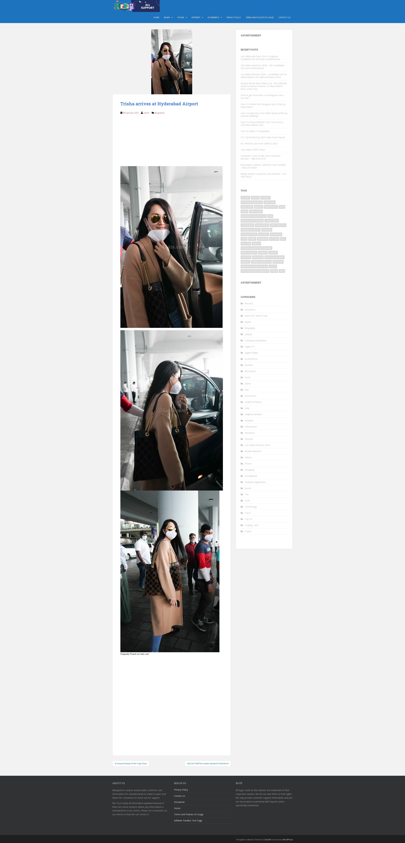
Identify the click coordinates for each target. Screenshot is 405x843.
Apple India (247, 206)
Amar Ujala (269, 202)
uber (282, 271)
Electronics (250, 371)
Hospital (249, 420)
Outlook (273, 252)
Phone (181, 17)
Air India (245, 197)
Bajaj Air (258, 206)
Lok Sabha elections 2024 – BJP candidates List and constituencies (263, 67)
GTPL (244, 239)
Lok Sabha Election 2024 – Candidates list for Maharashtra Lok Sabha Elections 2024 (264, 76)
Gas (247, 389)
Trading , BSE (252, 525)
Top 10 (273, 266)
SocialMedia (251, 475)
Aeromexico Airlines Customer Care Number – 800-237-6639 (263, 166)
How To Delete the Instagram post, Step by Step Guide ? (263, 105)
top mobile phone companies (255, 271)
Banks (167, 17)
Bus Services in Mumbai (252, 220)
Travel (274, 271)
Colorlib (267, 839)
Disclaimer (179, 802)
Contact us (284, 17)
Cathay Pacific (271, 220)
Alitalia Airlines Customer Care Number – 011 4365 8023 (264, 175)
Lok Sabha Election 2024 (257, 445)
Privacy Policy (234, 17)
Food (247, 377)
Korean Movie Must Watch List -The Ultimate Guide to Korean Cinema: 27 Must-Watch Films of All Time (264, 86)
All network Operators (252, 202)
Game (248, 383)
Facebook (266, 229)
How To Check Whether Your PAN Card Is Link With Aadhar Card (262, 123)
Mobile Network (253, 451)
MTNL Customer (249, 252)
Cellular (248, 334)
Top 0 (248, 512)
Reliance (245, 261)
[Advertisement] (171, 143)
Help (247, 408)
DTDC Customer (278, 225)
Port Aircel (258, 257)
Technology (251, 506)
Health (252, 239)
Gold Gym (263, 234)
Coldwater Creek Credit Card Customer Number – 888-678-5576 (260, 157)
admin (146, 112)
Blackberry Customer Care (253, 216)
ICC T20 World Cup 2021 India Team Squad (263, 137)
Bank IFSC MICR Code (256, 315)
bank (282, 206)
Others (248, 457)
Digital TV (250, 346)
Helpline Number (253, 414)
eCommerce (213, 17)
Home (156, 17)
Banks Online (256, 211)
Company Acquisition (255, 340)
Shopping (249, 469)
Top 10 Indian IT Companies (255, 131)
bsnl (270, 216)
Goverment (276, 234)
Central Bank (247, 225)
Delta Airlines (262, 225)
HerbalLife (262, 239)
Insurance (250, 432)
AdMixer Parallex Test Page (188, 820)
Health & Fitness (253, 401)
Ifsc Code (246, 243)
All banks (266, 197)
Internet (196, 17)
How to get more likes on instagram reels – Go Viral (263, 96)
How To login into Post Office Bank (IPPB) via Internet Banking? (264, 114)
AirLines (249, 303)
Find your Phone (249, 234)
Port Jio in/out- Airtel (274, 257)
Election (249, 365)
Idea (283, 239)
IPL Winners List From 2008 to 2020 (259, 143)
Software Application (261, 261)
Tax (247, 494)
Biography (160, 112)
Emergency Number (250, 229)
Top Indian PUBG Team (253, 149)
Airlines (255, 197)
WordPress (288, 839)
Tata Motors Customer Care (254, 266)
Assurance (250, 309)
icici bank (274, 239)
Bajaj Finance (271, 206)
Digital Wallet (251, 352)
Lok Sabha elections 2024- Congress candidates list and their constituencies (260, 58)
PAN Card (246, 257)
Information (251, 426)
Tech (247, 500)
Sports (248, 488)
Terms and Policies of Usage (260, 17)
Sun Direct (278, 261)
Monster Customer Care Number (256, 248)
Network (263, 252)
